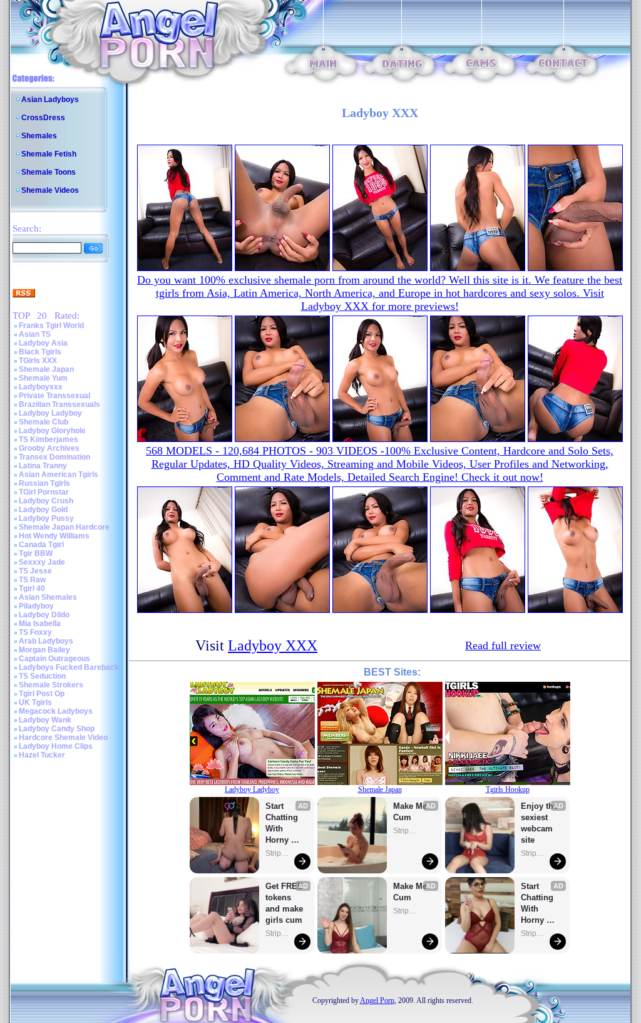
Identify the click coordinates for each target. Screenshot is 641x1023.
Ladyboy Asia (43, 343)
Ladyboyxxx (41, 387)
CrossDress (43, 117)
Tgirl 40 (32, 588)
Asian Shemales (48, 597)
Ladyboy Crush (46, 500)
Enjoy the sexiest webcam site (539, 823)
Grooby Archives (49, 448)
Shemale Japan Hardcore (64, 527)
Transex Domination (54, 457)
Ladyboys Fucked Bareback (69, 667)
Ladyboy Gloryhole (52, 430)
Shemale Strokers (51, 685)
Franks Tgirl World (51, 325)
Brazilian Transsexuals (59, 404)
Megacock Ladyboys (56, 711)
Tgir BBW (36, 553)
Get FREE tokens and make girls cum (284, 903)
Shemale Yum (43, 378)
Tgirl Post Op (41, 693)
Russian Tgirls (44, 483)
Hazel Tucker (42, 755)
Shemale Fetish (48, 154)
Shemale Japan (46, 369)
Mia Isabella (40, 623)
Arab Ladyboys (46, 641)
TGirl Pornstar (44, 492)
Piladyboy (36, 606)
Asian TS (35, 334)
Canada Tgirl (41, 544)
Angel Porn (377, 1000)
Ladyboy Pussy (46, 518)
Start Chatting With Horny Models (282, 823)
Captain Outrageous (54, 658)
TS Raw (32, 579)
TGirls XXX (38, 360)
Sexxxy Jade (42, 562)
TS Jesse (35, 571)
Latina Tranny (43, 465)
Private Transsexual (54, 395)
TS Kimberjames (48, 439)
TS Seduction (42, 676)
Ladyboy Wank (45, 720)
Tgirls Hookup (508, 789)
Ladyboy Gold (43, 509)
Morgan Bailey (44, 649)
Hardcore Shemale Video (63, 737)
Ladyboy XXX (272, 645)
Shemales (39, 135)
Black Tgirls (40, 351)
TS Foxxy (35, 632)
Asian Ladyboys (50, 99)
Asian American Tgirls (58, 474)
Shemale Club (43, 422)
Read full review (503, 645)
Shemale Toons (48, 172)
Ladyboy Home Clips (56, 746)
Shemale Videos (50, 190)
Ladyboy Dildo (44, 614)
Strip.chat (277, 853)
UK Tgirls (35, 702)
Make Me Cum (411, 811)
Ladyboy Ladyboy (50, 413)
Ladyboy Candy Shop (57, 728)
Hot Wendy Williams (54, 536)
